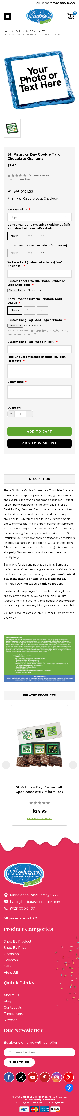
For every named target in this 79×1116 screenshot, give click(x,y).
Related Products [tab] (39, 695)
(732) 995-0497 (22, 908)
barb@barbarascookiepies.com (35, 902)
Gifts (7, 966)
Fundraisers (13, 1014)
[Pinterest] (45, 1077)
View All (11, 973)
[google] (68, 1077)
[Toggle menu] (7, 16)
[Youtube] (33, 1077)
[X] (21, 1077)
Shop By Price (15, 948)
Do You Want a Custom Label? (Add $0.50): (37, 245)
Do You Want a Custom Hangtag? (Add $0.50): (34, 300)
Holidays (11, 960)
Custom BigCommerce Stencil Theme (33, 1102)
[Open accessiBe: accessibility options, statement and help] (69, 1088)
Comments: (15, 381)
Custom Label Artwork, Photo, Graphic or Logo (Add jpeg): (36, 283)
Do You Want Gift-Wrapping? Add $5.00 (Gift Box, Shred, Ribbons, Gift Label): (38, 226)
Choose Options (39, 818)
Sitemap (11, 1020)
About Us (11, 995)
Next (73, 765)
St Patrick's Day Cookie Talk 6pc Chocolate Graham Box (39, 789)
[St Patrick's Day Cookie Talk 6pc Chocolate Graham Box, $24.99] (39, 745)
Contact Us (13, 1008)
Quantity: (14, 407)
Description (39, 479)
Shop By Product (17, 941)
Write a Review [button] (20, 179)
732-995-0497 (64, 3)
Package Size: (17, 209)
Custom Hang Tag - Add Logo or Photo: (35, 320)
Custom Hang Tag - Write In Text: (31, 341)
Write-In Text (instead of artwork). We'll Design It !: (35, 264)
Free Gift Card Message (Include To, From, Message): (36, 358)
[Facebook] (9, 1077)
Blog (7, 1001)
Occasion (11, 954)
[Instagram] (56, 1077)
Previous (6, 765)
